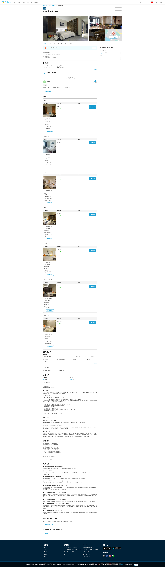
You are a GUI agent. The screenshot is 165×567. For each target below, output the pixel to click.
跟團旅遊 (19, 2)
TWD (146, 2)
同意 (136, 564)
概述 (45, 43)
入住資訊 (66, 43)
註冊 (161, 2)
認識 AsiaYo (46, 553)
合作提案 (45, 551)
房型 (54, 43)
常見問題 (45, 554)
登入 (157, 2)
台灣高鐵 (36, 2)
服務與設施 (59, 43)
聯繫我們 (45, 556)
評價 (49, 43)
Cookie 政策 (120, 564)
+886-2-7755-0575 (70, 551)
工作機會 (45, 549)
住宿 (24, 2)
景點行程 (29, 2)
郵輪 (14, 2)
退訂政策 (72, 43)
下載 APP (141, 2)
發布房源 (45, 547)
